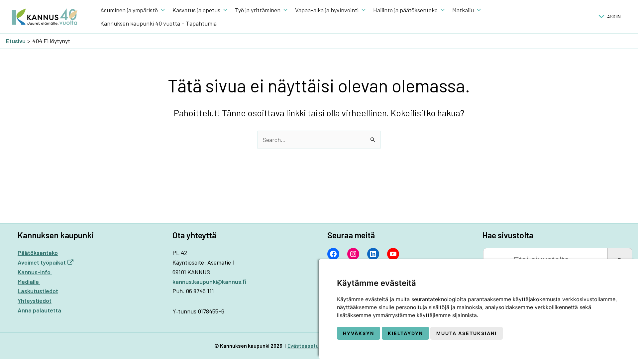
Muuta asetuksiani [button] (466, 333)
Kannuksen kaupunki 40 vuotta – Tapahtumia (158, 23)
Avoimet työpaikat (42, 262)
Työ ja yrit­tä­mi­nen (257, 10)
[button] (615, 16)
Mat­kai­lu (463, 10)
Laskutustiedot (38, 291)
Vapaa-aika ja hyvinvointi (327, 10)
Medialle (29, 281)
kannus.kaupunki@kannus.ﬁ (209, 281)
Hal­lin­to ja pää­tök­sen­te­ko (405, 10)
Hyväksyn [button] (358, 333)
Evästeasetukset (308, 345)
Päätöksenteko (38, 252)
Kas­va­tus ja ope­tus (196, 10)
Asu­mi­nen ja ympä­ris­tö (129, 10)
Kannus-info (35, 272)
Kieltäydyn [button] (405, 333)
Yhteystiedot (35, 300)
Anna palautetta (39, 310)
